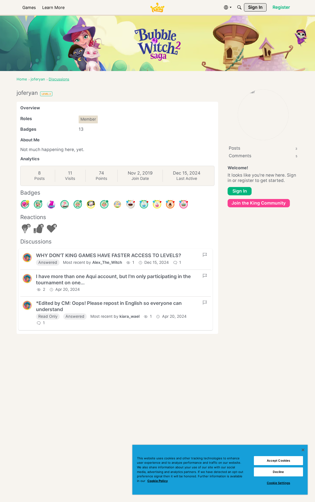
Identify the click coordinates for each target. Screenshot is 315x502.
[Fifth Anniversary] (130, 204)
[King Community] (157, 7)
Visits (70, 178)
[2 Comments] (77, 204)
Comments (263, 155)
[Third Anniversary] (170, 204)
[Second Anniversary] (157, 204)
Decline (278, 472)
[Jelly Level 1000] (117, 204)
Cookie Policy (157, 481)
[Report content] (205, 255)
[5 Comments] (38, 204)
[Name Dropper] (64, 204)
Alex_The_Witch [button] (107, 262)
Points (101, 178)
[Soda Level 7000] (51, 204)
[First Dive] (104, 204)
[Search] (239, 7)
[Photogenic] (90, 204)
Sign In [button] (239, 191)
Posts (39, 178)
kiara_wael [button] (129, 316)
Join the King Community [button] (259, 203)
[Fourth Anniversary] (183, 204)
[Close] (303, 450)
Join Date (140, 178)
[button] (27, 257)
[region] (220, 470)
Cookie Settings (278, 483)
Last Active (186, 178)
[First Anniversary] (144, 204)
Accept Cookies (278, 460)
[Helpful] (25, 204)
